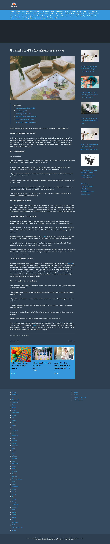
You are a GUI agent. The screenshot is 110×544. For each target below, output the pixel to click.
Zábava (12, 18)
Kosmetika (17, 14)
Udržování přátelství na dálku (23, 114)
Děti (23, 11)
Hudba (74, 11)
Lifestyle (61, 14)
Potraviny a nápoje (26, 16)
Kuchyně (35, 14)
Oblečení (96, 14)
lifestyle (73, 341)
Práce (34, 16)
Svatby (71, 16)
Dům (42, 11)
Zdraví (23, 18)
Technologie (83, 16)
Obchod (91, 14)
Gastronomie (59, 11)
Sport (66, 16)
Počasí (12, 16)
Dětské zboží (29, 11)
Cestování (18, 11)
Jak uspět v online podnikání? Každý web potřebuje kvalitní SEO (62, 365)
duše (64, 230)
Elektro (47, 11)
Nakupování (79, 14)
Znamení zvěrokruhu (48, 18)
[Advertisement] (55, 31)
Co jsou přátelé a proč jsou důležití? (25, 108)
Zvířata (56, 18)
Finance (52, 11)
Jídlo (89, 11)
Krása (23, 14)
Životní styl (33, 18)
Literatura (67, 14)
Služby (62, 16)
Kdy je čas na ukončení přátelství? (24, 119)
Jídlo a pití (94, 11)
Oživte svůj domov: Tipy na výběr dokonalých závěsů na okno (89, 120)
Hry (70, 11)
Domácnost (37, 11)
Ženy (27, 18)
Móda (72, 14)
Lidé (56, 14)
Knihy (11, 14)
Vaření (95, 16)
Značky (39, 18)
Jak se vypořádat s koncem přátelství (25, 122)
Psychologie (45, 16)
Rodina (57, 16)
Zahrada (18, 18)
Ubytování (89, 16)
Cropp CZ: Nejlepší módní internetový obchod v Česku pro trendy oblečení (89, 94)
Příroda (39, 16)
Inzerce (84, 11)
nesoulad (70, 263)
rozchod (45, 236)
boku (34, 325)
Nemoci (85, 14)
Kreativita (28, 14)
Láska (52, 14)
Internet (79, 11)
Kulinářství (41, 14)
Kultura (47, 14)
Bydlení (12, 11)
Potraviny (17, 16)
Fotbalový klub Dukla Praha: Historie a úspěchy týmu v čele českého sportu (89, 68)
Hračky (66, 11)
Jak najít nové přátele (21, 111)
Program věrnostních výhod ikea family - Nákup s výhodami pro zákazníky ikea (89, 146)
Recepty (52, 16)
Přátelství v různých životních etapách (26, 117)
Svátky (76, 16)
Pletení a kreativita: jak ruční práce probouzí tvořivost (19, 365)
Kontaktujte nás (25, 335)
